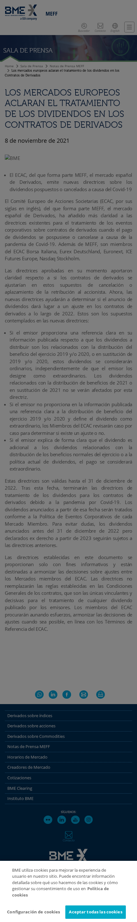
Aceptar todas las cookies (95, 912)
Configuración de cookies (33, 912)
